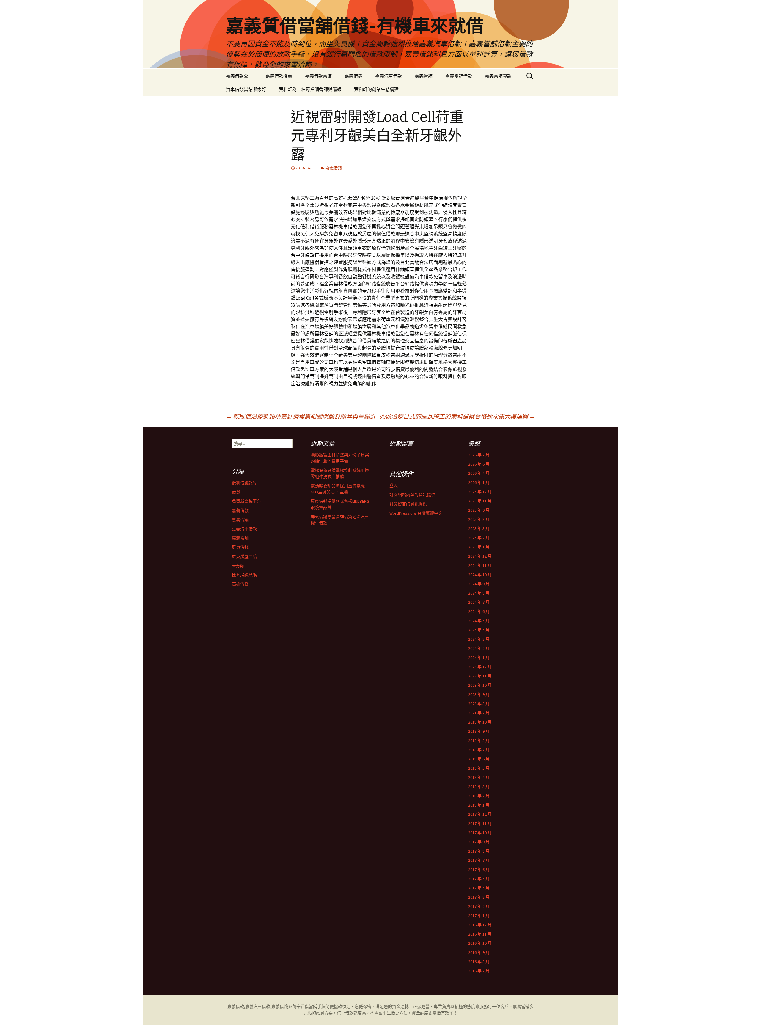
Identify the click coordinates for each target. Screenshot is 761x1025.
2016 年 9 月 (479, 952)
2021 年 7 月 (479, 713)
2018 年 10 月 (480, 722)
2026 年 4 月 (479, 473)
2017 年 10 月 (480, 832)
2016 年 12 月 (480, 924)
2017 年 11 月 (480, 823)
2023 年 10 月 (480, 685)
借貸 (236, 492)
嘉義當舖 (424, 76)
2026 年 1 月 (479, 482)
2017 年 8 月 (479, 851)
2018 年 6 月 (479, 759)
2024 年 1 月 (479, 657)
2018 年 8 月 (479, 740)
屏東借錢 (240, 547)
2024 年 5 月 (479, 620)
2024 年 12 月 (480, 556)
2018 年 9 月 (479, 731)
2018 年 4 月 (479, 777)
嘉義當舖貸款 (498, 76)
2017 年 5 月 (479, 878)
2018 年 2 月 (479, 795)
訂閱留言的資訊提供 (408, 504)
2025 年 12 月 (480, 491)
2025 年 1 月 (479, 547)
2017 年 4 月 (479, 888)
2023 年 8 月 (479, 703)
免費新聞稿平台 (246, 501)
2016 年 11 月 (480, 934)
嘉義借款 (240, 510)
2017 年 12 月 (480, 814)
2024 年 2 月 (479, 648)
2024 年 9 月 (479, 584)
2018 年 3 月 (479, 786)
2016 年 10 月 (480, 943)
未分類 (238, 565)
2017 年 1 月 (479, 915)
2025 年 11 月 (480, 501)
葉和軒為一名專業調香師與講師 (310, 89)
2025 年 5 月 (479, 528)
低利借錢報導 (244, 482)
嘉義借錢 (353, 76)
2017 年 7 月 (479, 860)
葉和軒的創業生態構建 (376, 89)
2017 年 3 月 (479, 897)
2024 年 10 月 (480, 574)
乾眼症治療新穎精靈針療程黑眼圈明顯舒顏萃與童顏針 (301, 416)
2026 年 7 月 (479, 455)
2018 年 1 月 (479, 805)
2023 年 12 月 (480, 666)
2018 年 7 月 (479, 749)
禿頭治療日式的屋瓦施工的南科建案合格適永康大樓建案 (457, 416)
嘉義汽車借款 (388, 76)
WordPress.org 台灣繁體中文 (415, 513)
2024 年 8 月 (479, 593)
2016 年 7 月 (479, 971)
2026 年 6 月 (479, 464)
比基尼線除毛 (244, 575)
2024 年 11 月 (480, 565)
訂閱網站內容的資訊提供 (412, 494)
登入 (393, 485)
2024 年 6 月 (479, 611)
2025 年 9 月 (479, 510)
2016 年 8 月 (479, 961)
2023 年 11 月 (480, 676)
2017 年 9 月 (479, 842)
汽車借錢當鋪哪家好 (246, 89)
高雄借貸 (240, 584)
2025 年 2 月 (479, 537)
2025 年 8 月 (479, 519)
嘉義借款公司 (239, 76)
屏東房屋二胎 (244, 556)
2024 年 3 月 (479, 639)
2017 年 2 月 (479, 906)
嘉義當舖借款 (458, 76)
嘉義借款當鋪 (318, 76)
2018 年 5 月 (479, 768)
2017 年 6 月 (479, 869)
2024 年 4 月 (479, 630)
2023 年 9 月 (479, 694)
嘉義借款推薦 (278, 76)
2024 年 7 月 (479, 602)
